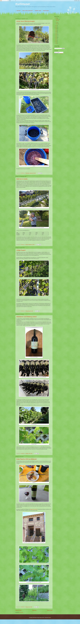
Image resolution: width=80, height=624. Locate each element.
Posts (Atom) (21, 612)
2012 (56, 40)
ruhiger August (20, 250)
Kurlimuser (22, 4)
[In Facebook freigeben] (40, 173)
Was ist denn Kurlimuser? (27, 10)
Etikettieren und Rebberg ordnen (26, 316)
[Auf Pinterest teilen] (41, 173)
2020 (56, 28)
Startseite (19, 10)
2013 (56, 38)
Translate (61, 53)
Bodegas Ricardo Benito (33, 509)
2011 (56, 41)
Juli (56, 22)
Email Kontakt (46, 10)
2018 (56, 31)
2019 (56, 30)
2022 (56, 25)
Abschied (57, 20)
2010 (56, 43)
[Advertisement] (59, 60)
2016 (56, 34)
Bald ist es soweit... (22, 179)
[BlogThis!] (39, 173)
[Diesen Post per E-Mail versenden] (38, 173)
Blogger (50, 617)
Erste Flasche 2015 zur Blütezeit (26, 459)
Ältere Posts (49, 610)
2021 (56, 27)
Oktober (57, 19)
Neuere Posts (18, 610)
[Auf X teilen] (40, 173)
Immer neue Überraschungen (25, 21)
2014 (56, 37)
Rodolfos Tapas (38, 10)
